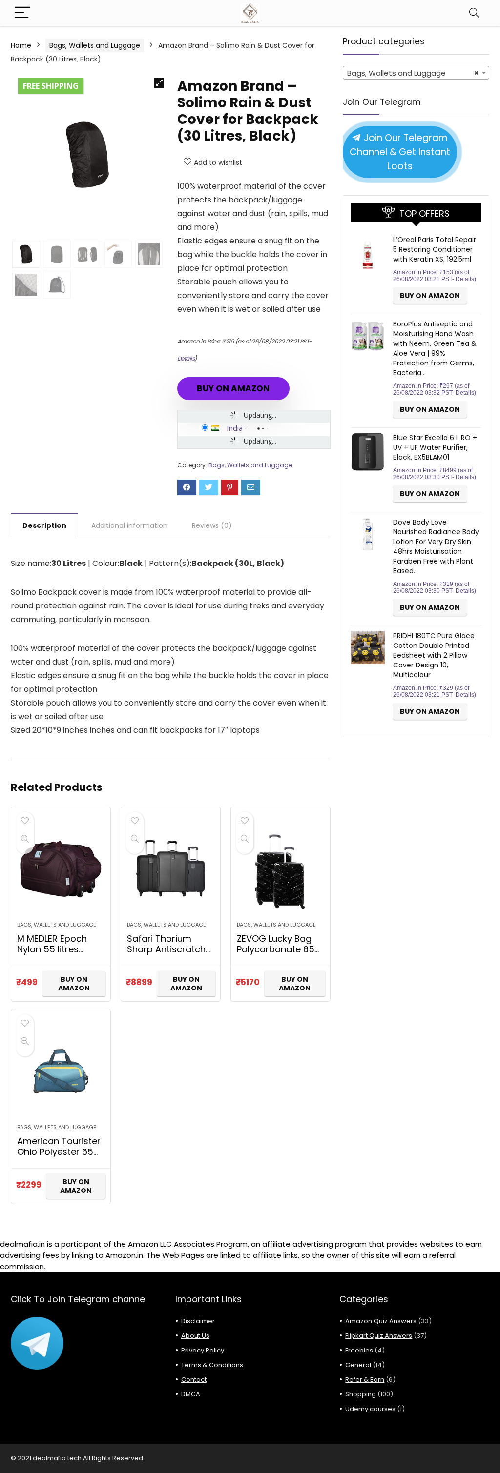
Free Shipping (51, 86)
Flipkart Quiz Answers (378, 1335)
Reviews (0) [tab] (212, 525)
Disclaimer (198, 1321)
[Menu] (22, 13)
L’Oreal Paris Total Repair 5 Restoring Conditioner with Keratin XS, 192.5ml (434, 249)
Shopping (360, 1394)
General (358, 1365)
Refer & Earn (364, 1379)
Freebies (359, 1350)
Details (186, 358)
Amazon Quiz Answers (381, 1321)
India (235, 428)
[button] (159, 83)
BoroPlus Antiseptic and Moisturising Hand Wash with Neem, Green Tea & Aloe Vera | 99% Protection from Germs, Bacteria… (435, 348)
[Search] (474, 13)
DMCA (190, 1394)
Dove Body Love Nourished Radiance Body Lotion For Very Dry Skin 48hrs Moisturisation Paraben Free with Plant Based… (436, 546)
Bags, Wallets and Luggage (94, 45)
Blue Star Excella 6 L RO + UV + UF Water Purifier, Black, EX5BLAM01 (435, 447)
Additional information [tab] (129, 525)
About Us (195, 1335)
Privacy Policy (202, 1350)
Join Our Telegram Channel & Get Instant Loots (400, 152)
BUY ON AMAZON (233, 388)
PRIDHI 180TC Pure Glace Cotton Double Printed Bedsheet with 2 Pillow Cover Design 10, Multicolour (434, 655)
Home (21, 45)
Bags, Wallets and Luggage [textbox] (413, 73)
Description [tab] (44, 525)
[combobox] (416, 73)
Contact (194, 1379)
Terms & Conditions (212, 1365)
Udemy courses (370, 1408)
